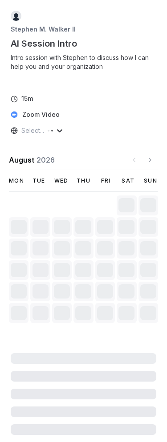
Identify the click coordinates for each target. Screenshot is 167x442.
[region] (83, 66)
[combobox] (22, 130)
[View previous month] (134, 160)
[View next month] (150, 160)
